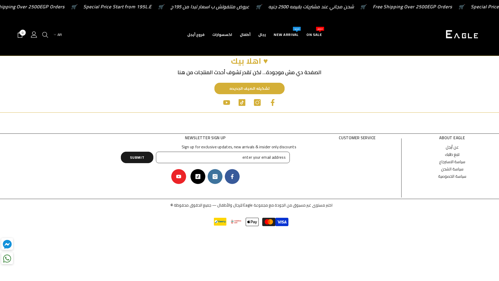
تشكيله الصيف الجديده (249, 88)
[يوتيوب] (226, 102)
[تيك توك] (242, 102)
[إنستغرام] (257, 102)
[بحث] (45, 34)
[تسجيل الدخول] (34, 34)
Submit (137, 157)
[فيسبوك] (272, 102)
